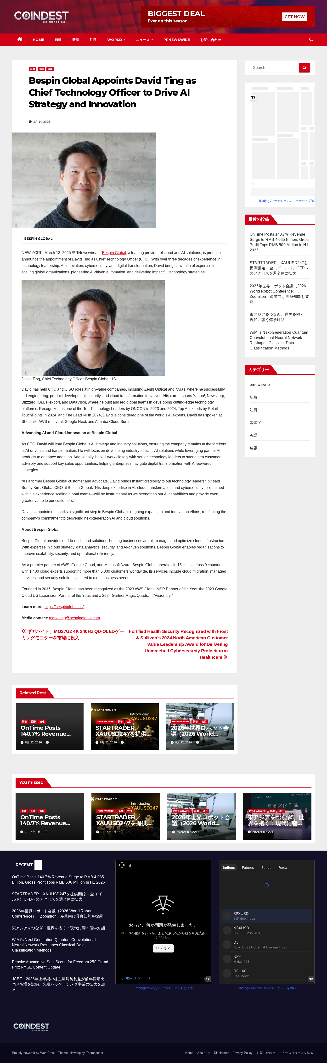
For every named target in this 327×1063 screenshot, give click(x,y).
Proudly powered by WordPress (34, 1053)
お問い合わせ (210, 40)
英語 (41, 69)
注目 (93, 40)
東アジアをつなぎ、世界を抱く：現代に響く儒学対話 (276, 823)
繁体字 (255, 423)
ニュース (143, 40)
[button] (311, 40)
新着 (75, 40)
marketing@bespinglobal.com (74, 618)
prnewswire (105, 721)
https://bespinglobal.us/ (64, 607)
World (115, 40)
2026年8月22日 (36, 832)
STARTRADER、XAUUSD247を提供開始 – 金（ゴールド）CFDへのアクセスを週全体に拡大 (279, 268)
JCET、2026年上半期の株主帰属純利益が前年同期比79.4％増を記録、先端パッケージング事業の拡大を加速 (58, 984)
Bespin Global (114, 253)
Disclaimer (221, 1053)
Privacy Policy (242, 1053)
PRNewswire (177, 40)
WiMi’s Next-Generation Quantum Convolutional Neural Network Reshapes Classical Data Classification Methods (54, 945)
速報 (58, 40)
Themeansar (94, 1053)
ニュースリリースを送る (296, 1053)
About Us (203, 1053)
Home (38, 40)
